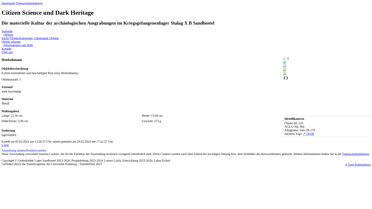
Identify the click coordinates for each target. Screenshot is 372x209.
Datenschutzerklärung (29, 3)
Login (5, 145)
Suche (5, 38)
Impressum (8, 3)
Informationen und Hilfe (18, 45)
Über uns (7, 52)
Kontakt (6, 48)
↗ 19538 (308, 133)
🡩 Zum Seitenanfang (357, 164)
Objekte (8, 34)
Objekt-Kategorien (21, 38)
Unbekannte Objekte (46, 38)
